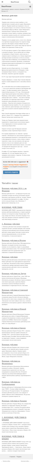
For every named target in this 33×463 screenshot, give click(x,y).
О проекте (12, 456)
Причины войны (6, 461)
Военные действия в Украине (14, 401)
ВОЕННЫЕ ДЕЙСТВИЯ (12, 207)
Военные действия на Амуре (14, 273)
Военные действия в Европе (14, 328)
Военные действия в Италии (14, 240)
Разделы (19, 456)
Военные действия (10, 257)
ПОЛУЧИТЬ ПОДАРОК (11, 172)
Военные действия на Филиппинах (11, 362)
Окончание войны (25, 461)
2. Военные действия (11, 224)
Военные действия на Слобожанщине (11, 383)
